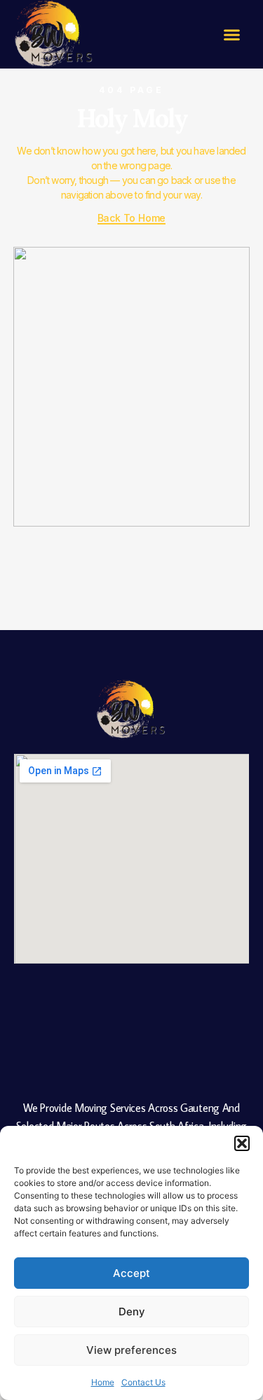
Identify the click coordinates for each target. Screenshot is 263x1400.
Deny (132, 1311)
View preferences (131, 1350)
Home (102, 1382)
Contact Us (143, 1382)
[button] (242, 1143)
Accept (131, 1273)
